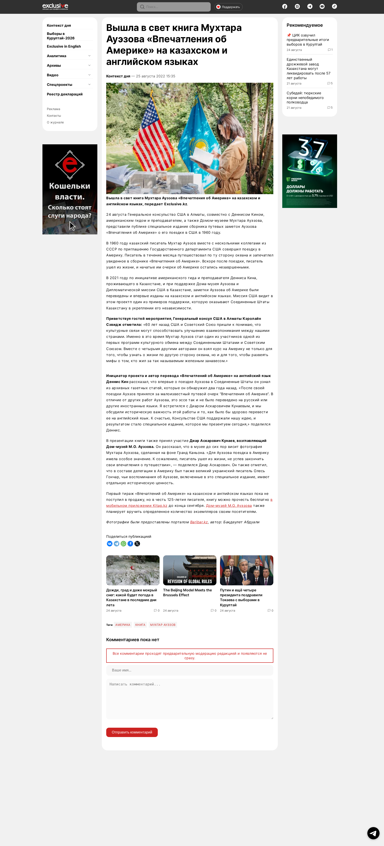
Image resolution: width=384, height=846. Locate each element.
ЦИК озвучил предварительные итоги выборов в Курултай (308, 40)
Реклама (53, 109)
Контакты (54, 115)
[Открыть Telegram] (373, 833)
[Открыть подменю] (89, 55)
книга (140, 624)
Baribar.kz (199, 522)
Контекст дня (59, 25)
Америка (122, 624)
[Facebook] (284, 8)
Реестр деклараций (65, 94)
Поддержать (231, 7)
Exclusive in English (64, 46)
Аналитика (56, 56)
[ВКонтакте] (109, 543)
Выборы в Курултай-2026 (61, 35)
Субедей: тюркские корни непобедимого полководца (305, 98)
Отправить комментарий (132, 732)
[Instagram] (297, 8)
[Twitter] (137, 543)
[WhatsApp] (123, 543)
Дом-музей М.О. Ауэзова (229, 505)
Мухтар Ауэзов (163, 624)
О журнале (55, 122)
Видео (52, 75)
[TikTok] (334, 7)
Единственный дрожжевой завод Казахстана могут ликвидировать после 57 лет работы (308, 68)
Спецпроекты (59, 84)
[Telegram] (309, 7)
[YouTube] (322, 8)
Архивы (54, 65)
